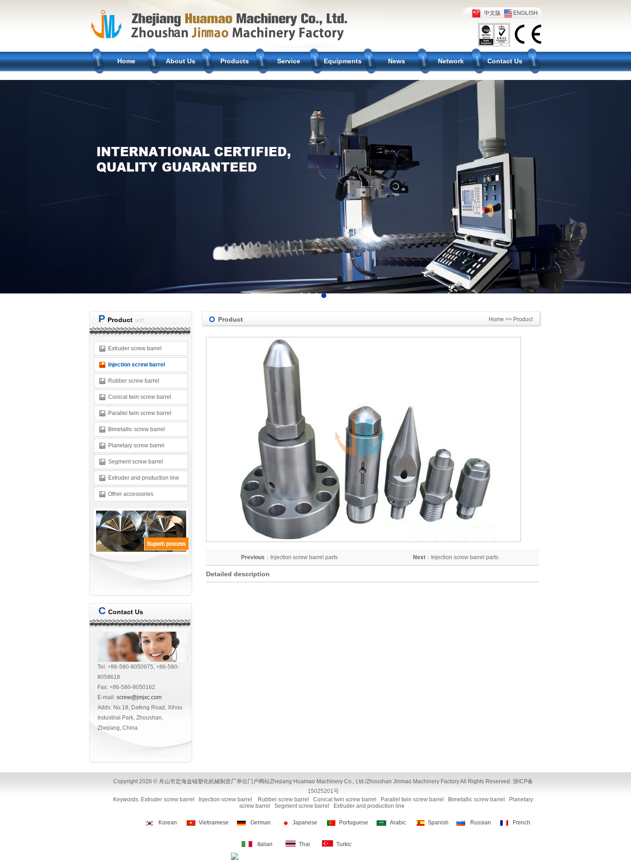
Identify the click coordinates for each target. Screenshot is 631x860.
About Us (180, 61)
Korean (167, 822)
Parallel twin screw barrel (139, 413)
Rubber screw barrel (133, 381)
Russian (480, 822)
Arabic (398, 822)
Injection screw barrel (136, 364)
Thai (304, 844)
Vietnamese (214, 822)
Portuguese (353, 822)
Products (234, 61)
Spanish (438, 822)
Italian (265, 844)
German (260, 822)
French (521, 822)
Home (126, 61)
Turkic (344, 844)
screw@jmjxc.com (139, 697)
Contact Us (504, 61)
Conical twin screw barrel (139, 397)
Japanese (304, 822)
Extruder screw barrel (135, 348)
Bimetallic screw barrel (136, 429)
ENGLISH (525, 13)
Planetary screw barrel (136, 445)
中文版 (492, 13)
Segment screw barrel (135, 461)
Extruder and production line (143, 478)
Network (451, 61)
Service (288, 61)
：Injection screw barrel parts (289, 557)
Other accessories (130, 494)
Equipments (343, 61)
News (396, 61)
